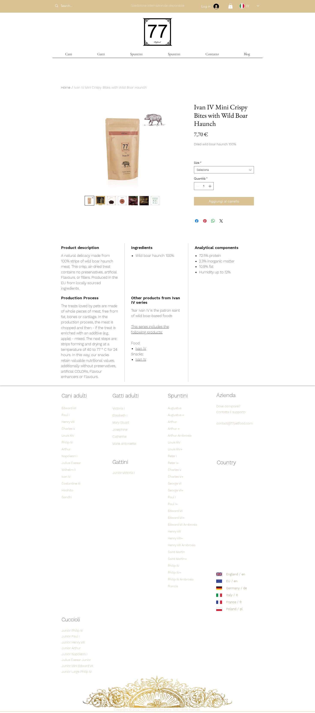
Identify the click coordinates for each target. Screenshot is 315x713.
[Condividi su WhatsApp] (213, 220)
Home (65, 87)
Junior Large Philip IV (77, 672)
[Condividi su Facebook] (196, 220)
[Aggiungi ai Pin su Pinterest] (204, 220)
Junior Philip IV (72, 631)
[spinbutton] (204, 186)
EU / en (231, 581)
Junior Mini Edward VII (77, 666)
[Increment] (210, 186)
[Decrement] (197, 186)
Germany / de (236, 588)
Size (197, 162)
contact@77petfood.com (234, 423)
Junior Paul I (71, 636)
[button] (230, 6)
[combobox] (224, 169)
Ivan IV (140, 348)
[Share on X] (221, 220)
